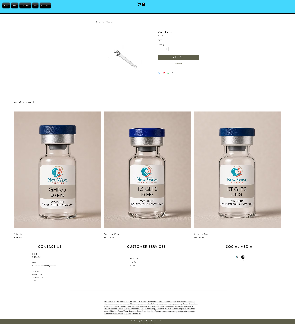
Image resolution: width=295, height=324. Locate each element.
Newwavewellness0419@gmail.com (43, 266)
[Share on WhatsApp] (168, 72)
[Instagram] (243, 257)
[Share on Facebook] (159, 72)
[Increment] (166, 49)
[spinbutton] (163, 49)
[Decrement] (159, 49)
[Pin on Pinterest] (163, 72)
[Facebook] (237, 257)
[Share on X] (172, 72)
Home (98, 22)
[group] (147, 173)
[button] (141, 4)
